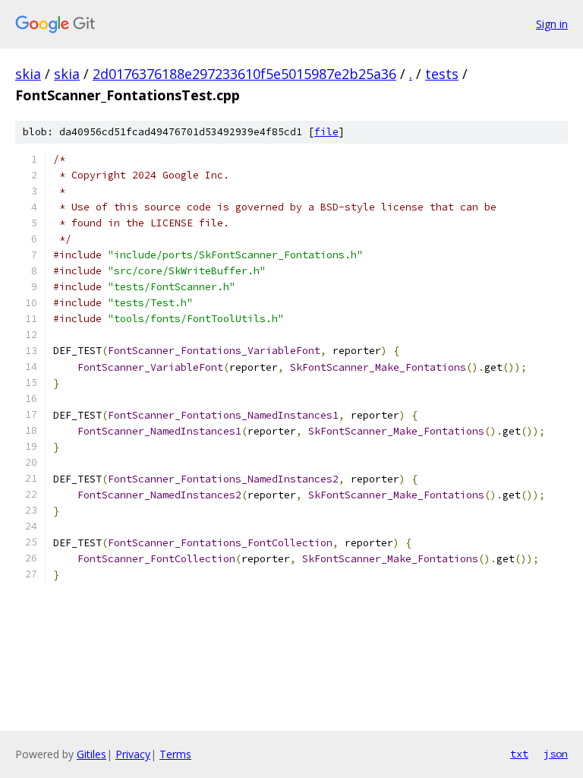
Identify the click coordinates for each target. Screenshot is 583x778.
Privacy (132, 754)
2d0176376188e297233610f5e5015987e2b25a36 (244, 74)
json (556, 754)
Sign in (552, 24)
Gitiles (91, 754)
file (326, 131)
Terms (175, 754)
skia (28, 74)
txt (519, 754)
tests (442, 74)
